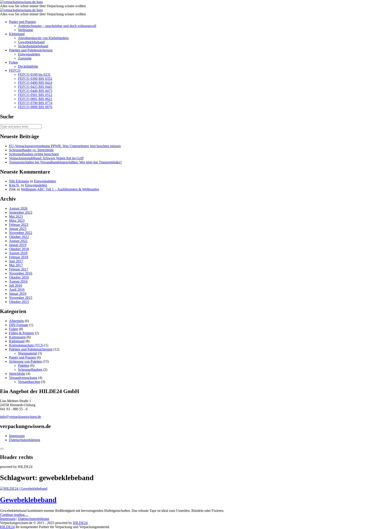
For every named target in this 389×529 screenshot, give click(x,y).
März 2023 (17, 220)
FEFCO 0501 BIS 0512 (35, 95)
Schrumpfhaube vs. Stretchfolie (31, 150)
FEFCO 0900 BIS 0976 (35, 107)
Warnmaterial (27, 353)
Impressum (17, 436)
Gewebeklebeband (31, 42)
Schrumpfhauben (30, 369)
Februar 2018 (18, 257)
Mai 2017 (16, 265)
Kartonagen (17, 337)
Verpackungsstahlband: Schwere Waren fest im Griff (46, 158)
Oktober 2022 (19, 237)
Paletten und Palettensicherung (30, 50)
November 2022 (20, 233)
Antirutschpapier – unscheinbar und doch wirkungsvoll (57, 26)
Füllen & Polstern (21, 333)
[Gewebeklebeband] (23, 488)
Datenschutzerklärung (24, 440)
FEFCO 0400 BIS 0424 (35, 83)
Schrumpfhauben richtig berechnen (34, 154)
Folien (13, 62)
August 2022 (18, 241)
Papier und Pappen (22, 22)
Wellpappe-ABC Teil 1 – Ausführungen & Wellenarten (60, 189)
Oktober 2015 (19, 302)
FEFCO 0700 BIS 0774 (35, 103)
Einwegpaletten (29, 54)
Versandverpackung (23, 378)
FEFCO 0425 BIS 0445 (35, 87)
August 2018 (18, 253)
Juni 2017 (16, 261)
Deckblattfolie (28, 66)
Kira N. (14, 185)
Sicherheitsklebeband (33, 46)
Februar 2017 (18, 269)
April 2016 (17, 289)
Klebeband (17, 34)
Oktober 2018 (19, 249)
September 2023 (20, 212)
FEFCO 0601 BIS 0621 (35, 99)
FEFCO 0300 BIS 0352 (35, 78)
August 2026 (18, 208)
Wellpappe (25, 30)
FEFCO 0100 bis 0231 (34, 74)
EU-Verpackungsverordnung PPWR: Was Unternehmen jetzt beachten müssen (65, 146)
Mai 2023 (16, 216)
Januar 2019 (17, 245)
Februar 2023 (18, 225)
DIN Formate (18, 325)
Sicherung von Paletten (25, 361)
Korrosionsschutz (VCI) (26, 345)
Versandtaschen (29, 382)
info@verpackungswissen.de (20, 417)
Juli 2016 (15, 285)
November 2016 (20, 273)
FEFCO (14, 70)
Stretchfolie (17, 374)
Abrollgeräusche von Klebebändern (43, 38)
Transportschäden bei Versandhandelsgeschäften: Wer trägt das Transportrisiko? (65, 162)
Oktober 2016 (19, 277)
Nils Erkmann (19, 181)
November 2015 (20, 298)
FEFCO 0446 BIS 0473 (35, 91)
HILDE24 (80, 523)
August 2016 (18, 281)
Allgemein (16, 321)
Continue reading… (14, 515)
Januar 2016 (17, 293)
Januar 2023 (17, 229)
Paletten (23, 365)
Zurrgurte (25, 58)
